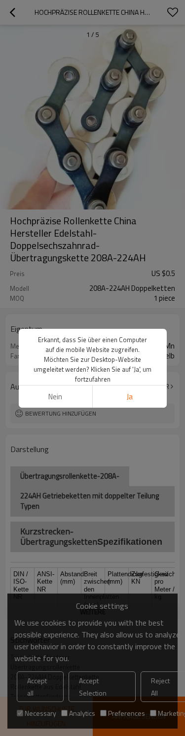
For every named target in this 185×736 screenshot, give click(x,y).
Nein (55, 396)
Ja (130, 396)
